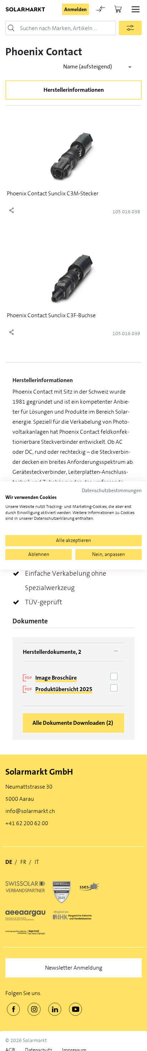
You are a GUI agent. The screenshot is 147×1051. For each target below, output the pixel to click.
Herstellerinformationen (74, 90)
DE (8, 862)
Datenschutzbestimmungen (112, 490)
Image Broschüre (56, 677)
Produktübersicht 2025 (63, 689)
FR (23, 862)
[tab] (73, 652)
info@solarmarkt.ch (30, 811)
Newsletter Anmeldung (73, 967)
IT (37, 862)
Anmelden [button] (75, 9)
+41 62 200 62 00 (26, 823)
